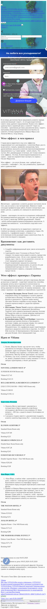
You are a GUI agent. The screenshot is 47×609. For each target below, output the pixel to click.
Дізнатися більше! (23, 101)
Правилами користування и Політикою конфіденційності (22, 92)
